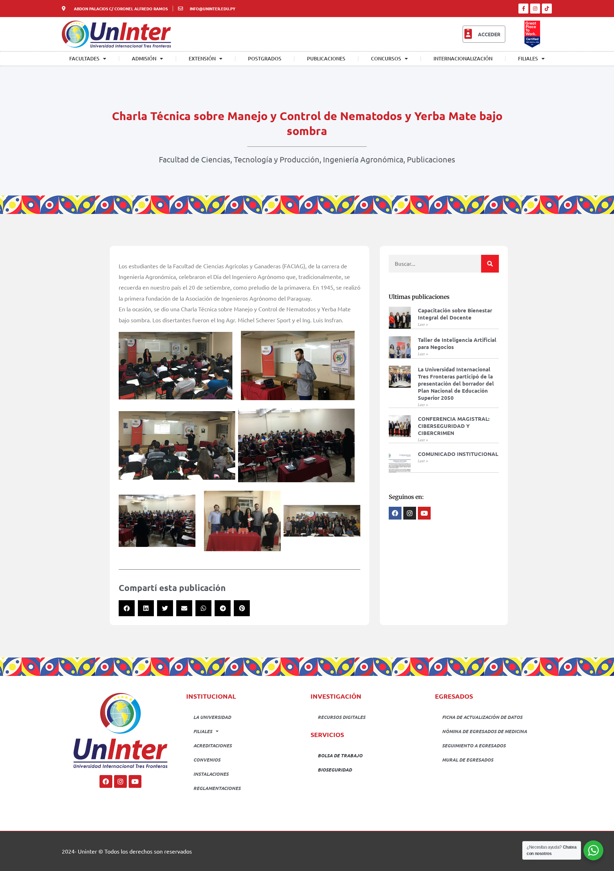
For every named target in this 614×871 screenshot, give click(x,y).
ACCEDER (489, 34)
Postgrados (264, 58)
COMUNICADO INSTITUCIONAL (458, 453)
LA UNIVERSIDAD (212, 717)
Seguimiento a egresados (474, 745)
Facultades (84, 58)
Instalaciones (210, 774)
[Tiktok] (547, 9)
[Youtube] (135, 781)
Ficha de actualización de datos (482, 717)
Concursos (386, 58)
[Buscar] (490, 264)
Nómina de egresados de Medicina (484, 731)
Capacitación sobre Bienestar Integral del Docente (455, 314)
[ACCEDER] (468, 34)
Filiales (528, 58)
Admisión (144, 58)
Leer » (423, 324)
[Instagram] (535, 9)
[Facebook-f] (523, 9)
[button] (127, 608)
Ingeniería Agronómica (363, 159)
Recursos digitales (341, 717)
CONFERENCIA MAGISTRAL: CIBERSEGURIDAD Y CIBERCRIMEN (454, 425)
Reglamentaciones (217, 788)
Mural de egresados (467, 760)
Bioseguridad (335, 770)
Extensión (202, 58)
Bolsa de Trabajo (340, 755)
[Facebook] (105, 781)
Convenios (206, 760)
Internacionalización (462, 58)
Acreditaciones (212, 745)
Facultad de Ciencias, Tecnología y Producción (239, 159)
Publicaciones (326, 58)
